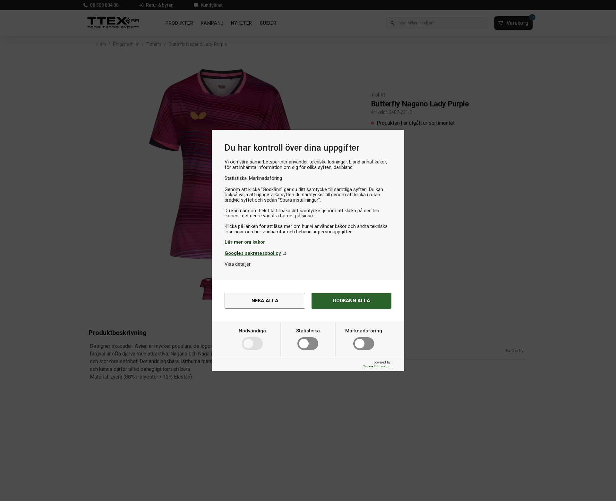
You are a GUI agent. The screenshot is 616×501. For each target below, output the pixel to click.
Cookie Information (377, 366)
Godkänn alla (351, 301)
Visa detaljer (238, 264)
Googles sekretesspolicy (253, 253)
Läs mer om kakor (245, 242)
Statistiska (308, 331)
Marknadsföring (363, 331)
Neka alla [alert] (265, 301)
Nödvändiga (252, 331)
